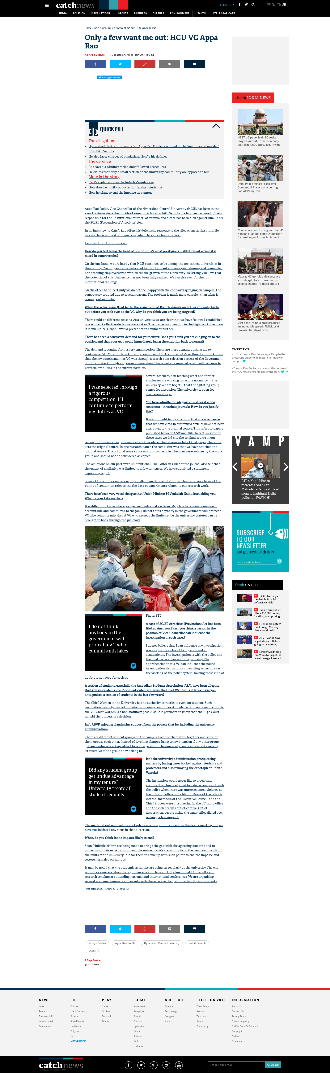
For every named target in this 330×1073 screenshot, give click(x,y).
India (63, 13)
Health (201, 13)
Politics (79, 13)
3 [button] (260, 506)
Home (88, 28)
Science (169, 1006)
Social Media (77, 1021)
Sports (123, 13)
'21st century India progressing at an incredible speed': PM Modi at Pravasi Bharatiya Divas (259, 326)
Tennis (105, 1021)
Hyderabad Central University (162, 943)
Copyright (237, 1031)
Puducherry (202, 1026)
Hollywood (76, 1026)
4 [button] (266, 506)
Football (106, 1016)
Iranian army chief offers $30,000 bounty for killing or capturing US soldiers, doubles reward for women (267, 616)
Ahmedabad (139, 1006)
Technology (171, 1011)
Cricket (105, 1006)
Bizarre (74, 1016)
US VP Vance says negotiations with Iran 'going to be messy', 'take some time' (267, 642)
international (101, 13)
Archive (236, 1036)
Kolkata (137, 1036)
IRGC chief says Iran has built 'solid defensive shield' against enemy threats (267, 600)
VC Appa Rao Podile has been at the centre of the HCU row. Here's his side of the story (259, 369)
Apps (167, 1021)
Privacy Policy (239, 1016)
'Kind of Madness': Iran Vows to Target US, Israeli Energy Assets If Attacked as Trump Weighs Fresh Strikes (267, 658)
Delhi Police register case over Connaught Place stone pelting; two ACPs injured (258, 187)
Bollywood (75, 1031)
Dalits (92, 950)
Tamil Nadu (202, 1016)
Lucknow (138, 1046)
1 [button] (249, 506)
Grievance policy (240, 1021)
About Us (237, 1006)
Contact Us (238, 1011)
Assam (200, 1011)
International (46, 1021)
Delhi (136, 1041)
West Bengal (203, 1006)
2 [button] (255, 506)
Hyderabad (139, 1026)
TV (71, 1036)
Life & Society (77, 1011)
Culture (158, 13)
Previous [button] (234, 467)
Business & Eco (47, 1016)
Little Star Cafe (223, 13)
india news (100, 28)
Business (140, 13)
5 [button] (272, 506)
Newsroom (237, 1041)
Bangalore (138, 1011)
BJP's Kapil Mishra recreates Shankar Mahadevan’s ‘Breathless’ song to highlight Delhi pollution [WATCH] (260, 489)
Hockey (106, 1011)
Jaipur (136, 1031)
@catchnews (92, 964)
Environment (179, 13)
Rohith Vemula (197, 943)
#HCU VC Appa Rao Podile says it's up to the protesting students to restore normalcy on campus (258, 357)
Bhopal (137, 1016)
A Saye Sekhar (95, 54)
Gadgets (169, 1016)
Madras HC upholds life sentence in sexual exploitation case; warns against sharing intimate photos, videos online (260, 280)
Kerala (200, 1021)
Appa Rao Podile (125, 943)
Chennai (137, 1021)
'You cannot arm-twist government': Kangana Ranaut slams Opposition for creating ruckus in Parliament (260, 233)
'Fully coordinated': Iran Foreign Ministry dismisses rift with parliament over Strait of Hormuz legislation (267, 630)
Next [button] (286, 467)
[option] (260, 477)
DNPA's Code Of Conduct (245, 1026)
